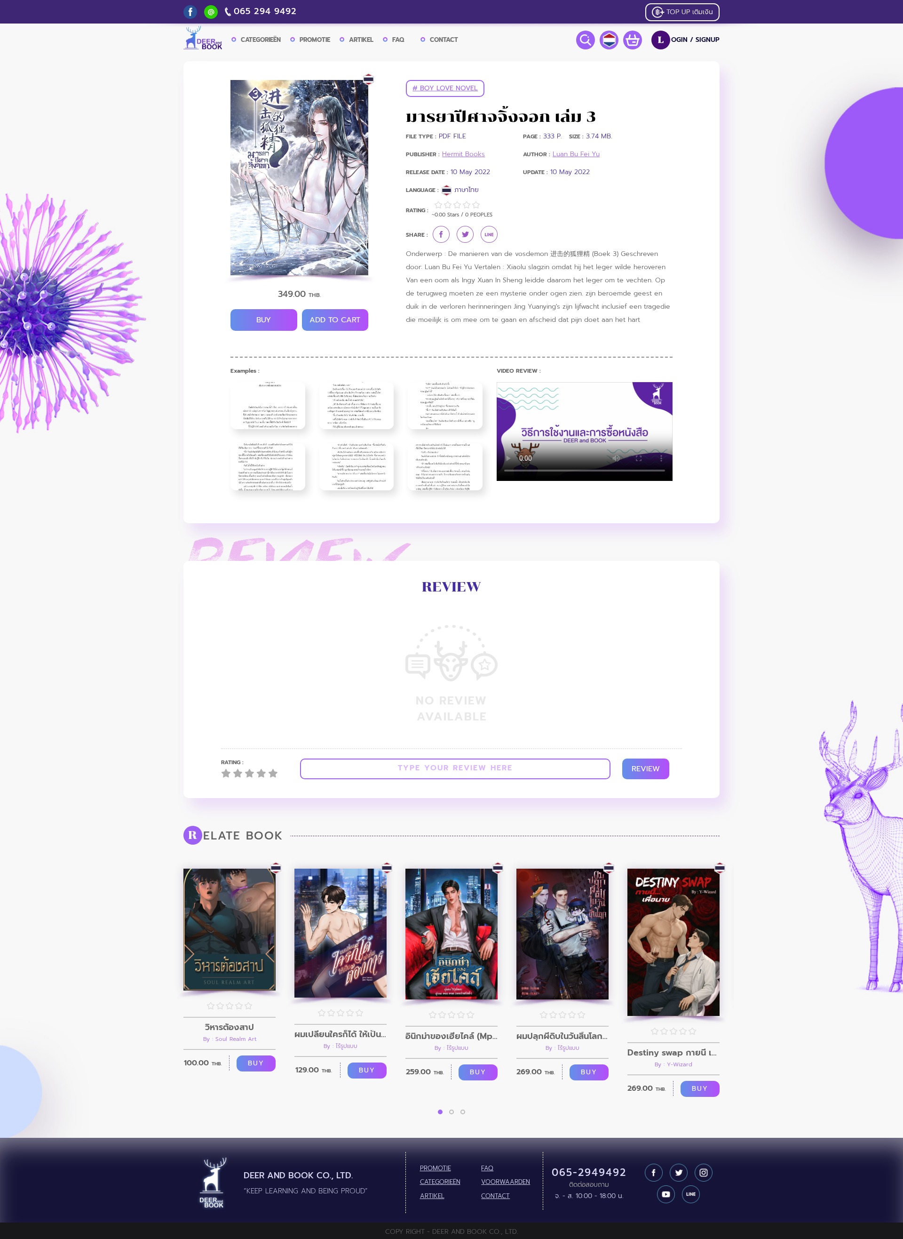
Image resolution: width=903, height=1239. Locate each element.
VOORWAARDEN (505, 1182)
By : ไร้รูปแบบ (340, 1046)
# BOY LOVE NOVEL (445, 88)
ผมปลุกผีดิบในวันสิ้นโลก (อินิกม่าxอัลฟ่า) (562, 1036)
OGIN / (689, 40)
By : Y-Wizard (673, 1064)
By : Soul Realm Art (229, 1039)
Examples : (245, 371)
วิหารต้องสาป (229, 1027)
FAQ (398, 39)
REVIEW (646, 769)
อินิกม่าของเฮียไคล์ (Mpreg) (451, 1036)
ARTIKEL (361, 39)
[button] (440, 1112)
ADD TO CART (334, 320)
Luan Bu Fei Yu (576, 154)
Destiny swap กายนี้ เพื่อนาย (673, 1052)
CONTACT (444, 39)
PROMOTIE (315, 39)
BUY (263, 320)
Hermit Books (463, 154)
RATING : (232, 763)
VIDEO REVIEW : (519, 371)
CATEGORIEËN (261, 39)
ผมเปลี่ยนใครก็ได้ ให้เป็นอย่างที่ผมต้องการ (340, 1034)
